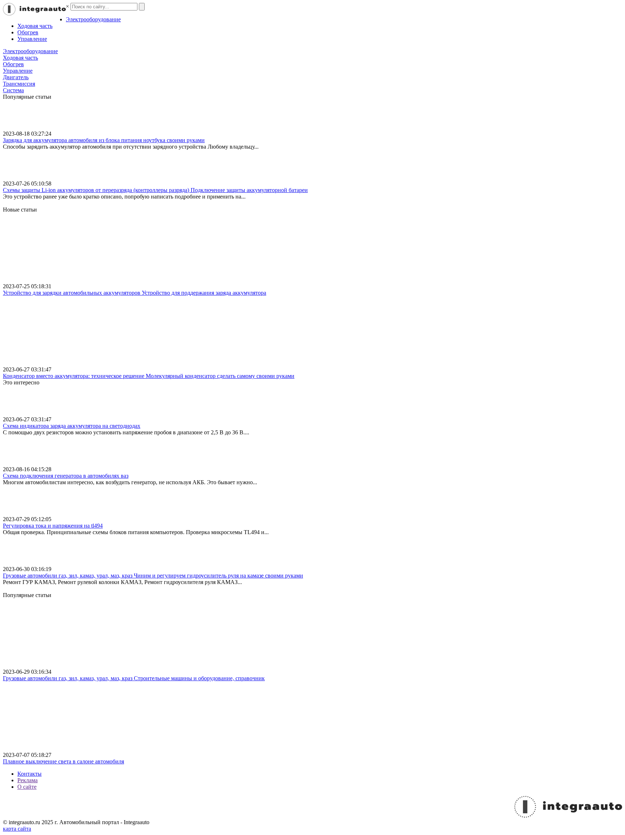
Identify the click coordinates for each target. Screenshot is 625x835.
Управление (32, 39)
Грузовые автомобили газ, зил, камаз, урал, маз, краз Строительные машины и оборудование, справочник (134, 678)
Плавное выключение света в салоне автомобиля (63, 761)
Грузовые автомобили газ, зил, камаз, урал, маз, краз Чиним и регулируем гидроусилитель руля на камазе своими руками (153, 575)
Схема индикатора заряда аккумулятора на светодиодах (71, 426)
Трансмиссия (19, 84)
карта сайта (17, 829)
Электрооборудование (93, 19)
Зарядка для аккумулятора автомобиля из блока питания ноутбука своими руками (104, 140)
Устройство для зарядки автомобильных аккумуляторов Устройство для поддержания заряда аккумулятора (134, 293)
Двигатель (16, 77)
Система (13, 90)
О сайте (27, 787)
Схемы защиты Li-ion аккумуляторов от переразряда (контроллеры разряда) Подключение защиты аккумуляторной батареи (155, 190)
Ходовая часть (34, 26)
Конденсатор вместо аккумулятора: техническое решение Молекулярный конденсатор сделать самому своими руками (148, 376)
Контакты (29, 774)
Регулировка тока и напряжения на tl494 (53, 526)
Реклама (27, 780)
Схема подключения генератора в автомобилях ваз (65, 476)
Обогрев (27, 32)
